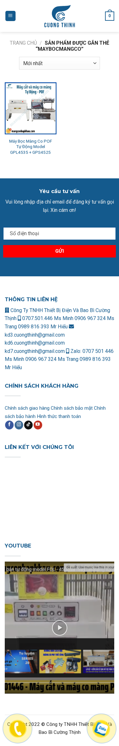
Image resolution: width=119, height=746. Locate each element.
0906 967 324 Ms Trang (52, 359)
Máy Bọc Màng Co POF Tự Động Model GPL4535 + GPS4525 (30, 146)
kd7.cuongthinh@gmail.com (35, 351)
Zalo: (76, 351)
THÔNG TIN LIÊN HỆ (31, 299)
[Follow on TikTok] (28, 425)
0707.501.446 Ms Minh (48, 318)
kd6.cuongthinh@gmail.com (35, 343)
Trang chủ (23, 43)
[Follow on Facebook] (9, 425)
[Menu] (10, 16)
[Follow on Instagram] (19, 425)
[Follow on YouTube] (38, 425)
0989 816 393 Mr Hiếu (43, 327)
